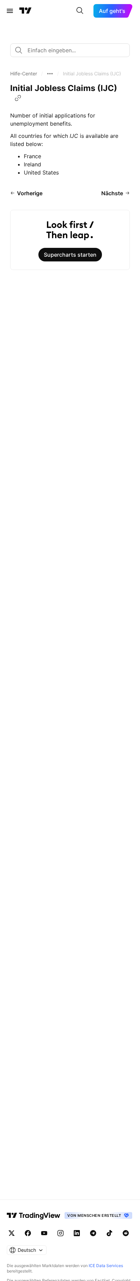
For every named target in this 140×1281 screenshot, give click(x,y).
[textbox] (73, 50)
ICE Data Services (106, 1265)
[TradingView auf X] (11, 1233)
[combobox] (70, 50)
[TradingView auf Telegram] (93, 1233)
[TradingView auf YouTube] (44, 1233)
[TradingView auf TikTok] (109, 1233)
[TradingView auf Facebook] (28, 1233)
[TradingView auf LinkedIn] (77, 1233)
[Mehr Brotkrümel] (50, 74)
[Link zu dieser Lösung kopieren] (18, 98)
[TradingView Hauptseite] (25, 11)
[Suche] (80, 11)
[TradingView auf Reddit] (125, 1233)
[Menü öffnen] (10, 11)
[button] (23, 74)
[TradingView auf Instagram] (60, 1233)
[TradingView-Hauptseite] (33, 1215)
